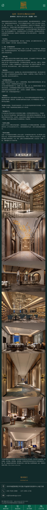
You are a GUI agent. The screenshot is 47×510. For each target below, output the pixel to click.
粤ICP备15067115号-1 (7, 501)
